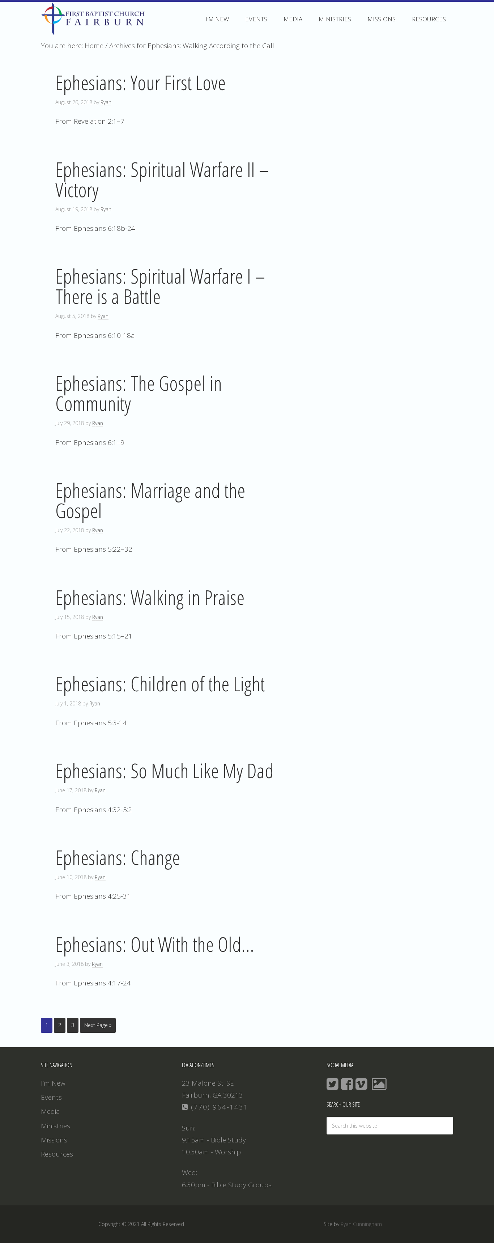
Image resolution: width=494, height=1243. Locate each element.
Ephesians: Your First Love (140, 82)
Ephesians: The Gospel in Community (138, 393)
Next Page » (97, 1025)
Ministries (55, 1125)
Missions (54, 1140)
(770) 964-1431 (218, 1107)
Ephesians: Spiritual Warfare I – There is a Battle (160, 286)
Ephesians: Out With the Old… (154, 944)
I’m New (53, 1083)
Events (51, 1097)
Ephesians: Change (117, 857)
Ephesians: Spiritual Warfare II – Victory (162, 179)
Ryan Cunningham (361, 1224)
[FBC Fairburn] (95, 32)
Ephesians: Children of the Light (160, 683)
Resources (57, 1154)
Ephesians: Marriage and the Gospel (150, 500)
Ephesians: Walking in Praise (149, 597)
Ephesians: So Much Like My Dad (164, 770)
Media (50, 1111)
